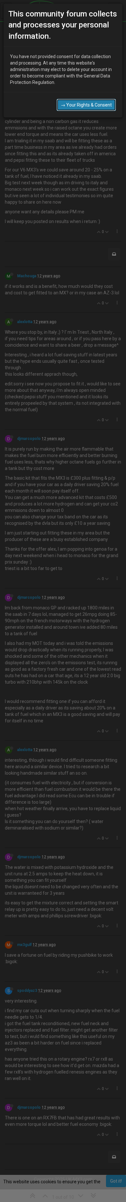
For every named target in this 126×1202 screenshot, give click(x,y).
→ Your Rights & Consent (86, 104)
